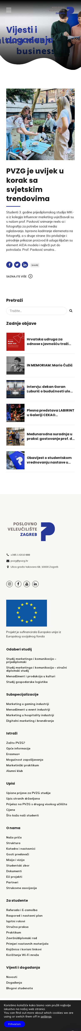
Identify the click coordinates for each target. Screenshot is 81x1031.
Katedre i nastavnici (20, 848)
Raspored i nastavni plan (24, 915)
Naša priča (14, 837)
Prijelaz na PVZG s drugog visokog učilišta (36, 804)
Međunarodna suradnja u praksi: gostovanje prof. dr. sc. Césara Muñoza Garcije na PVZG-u (50, 441)
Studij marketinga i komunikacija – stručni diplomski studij (36, 669)
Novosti (11, 977)
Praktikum (13, 932)
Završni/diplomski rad (21, 938)
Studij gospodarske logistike (27, 682)
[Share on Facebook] (9, 265)
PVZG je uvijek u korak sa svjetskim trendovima (35, 185)
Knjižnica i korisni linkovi (24, 949)
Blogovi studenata (19, 988)
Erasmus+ (13, 754)
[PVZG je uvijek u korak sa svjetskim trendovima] (40, 124)
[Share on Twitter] (17, 265)
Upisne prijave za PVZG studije (28, 793)
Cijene (10, 809)
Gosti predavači (17, 854)
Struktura (13, 843)
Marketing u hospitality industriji (30, 715)
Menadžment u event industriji (28, 709)
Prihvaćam (14, 1024)
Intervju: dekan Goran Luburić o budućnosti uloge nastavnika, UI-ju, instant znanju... (51, 393)
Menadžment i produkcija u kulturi (30, 676)
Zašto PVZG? (15, 742)
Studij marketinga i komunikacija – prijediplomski (31, 660)
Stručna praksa (17, 926)
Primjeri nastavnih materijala (27, 943)
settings (46, 1016)
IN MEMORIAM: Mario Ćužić (50, 365)
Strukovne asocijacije (21, 888)
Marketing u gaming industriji (27, 704)
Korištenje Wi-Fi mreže (22, 955)
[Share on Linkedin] (25, 265)
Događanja (14, 982)
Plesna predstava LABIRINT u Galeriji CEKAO (50, 412)
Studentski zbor (17, 865)
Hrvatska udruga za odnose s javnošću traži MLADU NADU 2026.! (48, 344)
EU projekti (14, 876)
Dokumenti (14, 871)
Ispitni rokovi (15, 921)
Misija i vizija (15, 860)
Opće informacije (18, 748)
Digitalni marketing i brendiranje (30, 720)
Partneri (12, 882)
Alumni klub (14, 771)
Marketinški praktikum (22, 765)
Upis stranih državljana (23, 798)
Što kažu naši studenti (22, 815)
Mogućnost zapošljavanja (24, 759)
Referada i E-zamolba (21, 910)
